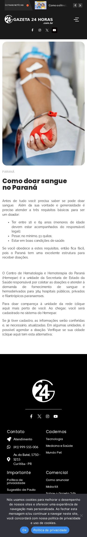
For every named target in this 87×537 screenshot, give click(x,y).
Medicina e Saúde (59, 446)
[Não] (81, 515)
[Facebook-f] (32, 30)
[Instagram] (40, 30)
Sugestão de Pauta (21, 489)
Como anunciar (57, 480)
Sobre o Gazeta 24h (61, 493)
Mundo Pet (54, 452)
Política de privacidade (16, 481)
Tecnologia (54, 439)
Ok (24, 530)
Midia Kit (52, 486)
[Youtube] (54, 30)
